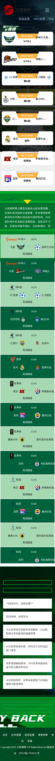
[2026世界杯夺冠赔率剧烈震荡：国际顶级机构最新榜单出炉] (27, 743)
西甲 (18, 359)
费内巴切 (46, 415)
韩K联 (18, 287)
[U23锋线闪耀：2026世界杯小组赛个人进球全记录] (27, 721)
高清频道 (27, 253)
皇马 (15, 367)
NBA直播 (39, 18)
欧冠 (18, 479)
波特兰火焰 (48, 247)
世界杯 (17, 383)
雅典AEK (13, 439)
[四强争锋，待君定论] (5, 590)
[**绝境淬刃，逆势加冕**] (5, 582)
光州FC (46, 343)
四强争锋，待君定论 (17, 616)
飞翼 (12, 247)
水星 (11, 271)
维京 (15, 391)
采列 (15, 463)
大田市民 (15, 319)
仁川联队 (46, 295)
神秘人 (46, 271)
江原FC (14, 343)
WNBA (21, 239)
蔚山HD (45, 319)
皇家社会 (46, 367)
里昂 (16, 415)
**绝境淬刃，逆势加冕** (19, 603)
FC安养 (14, 295)
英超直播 (24, 18)
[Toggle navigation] (47, 10)
